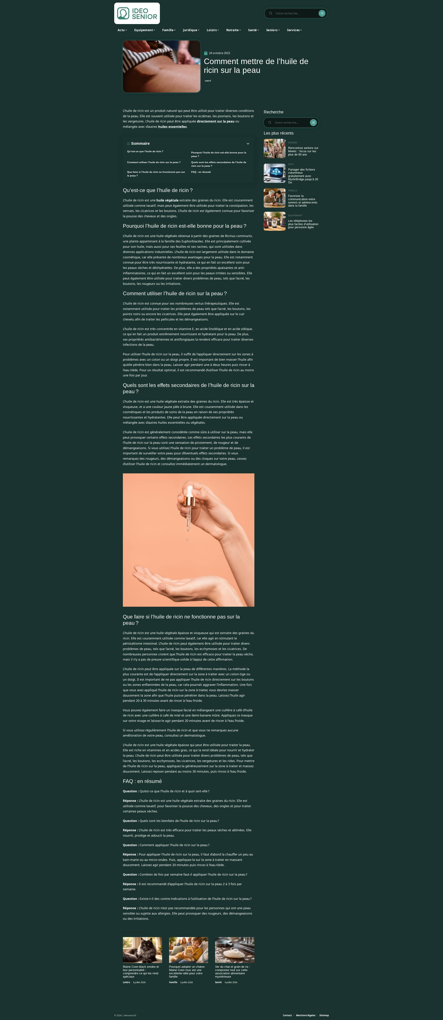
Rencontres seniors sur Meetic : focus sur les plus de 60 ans (303, 151)
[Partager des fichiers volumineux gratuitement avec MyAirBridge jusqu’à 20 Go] (275, 173)
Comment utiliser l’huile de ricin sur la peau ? (154, 162)
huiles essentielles (172, 126)
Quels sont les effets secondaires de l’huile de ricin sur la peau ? (218, 164)
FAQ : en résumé (201, 172)
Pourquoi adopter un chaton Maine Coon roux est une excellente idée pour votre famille (187, 971)
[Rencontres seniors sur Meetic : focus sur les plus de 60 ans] (275, 148)
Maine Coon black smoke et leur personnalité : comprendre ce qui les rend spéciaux (141, 971)
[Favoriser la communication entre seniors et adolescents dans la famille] (275, 198)
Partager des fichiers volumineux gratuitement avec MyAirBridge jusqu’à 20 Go (303, 176)
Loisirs (126, 982)
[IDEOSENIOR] (137, 13)
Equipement (295, 215)
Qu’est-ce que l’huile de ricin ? (145, 151)
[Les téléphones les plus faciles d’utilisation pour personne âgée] (275, 221)
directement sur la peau (215, 121)
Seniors (292, 142)
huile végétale (167, 200)
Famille (173, 982)
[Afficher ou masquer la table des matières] (200, 144)
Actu (291, 164)
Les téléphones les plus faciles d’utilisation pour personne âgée (303, 224)
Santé (208, 81)
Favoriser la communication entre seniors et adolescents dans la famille (302, 200)
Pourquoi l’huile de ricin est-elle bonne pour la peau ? (218, 154)
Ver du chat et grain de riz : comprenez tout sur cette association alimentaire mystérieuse (232, 971)
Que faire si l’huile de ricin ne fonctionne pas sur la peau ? (156, 174)
